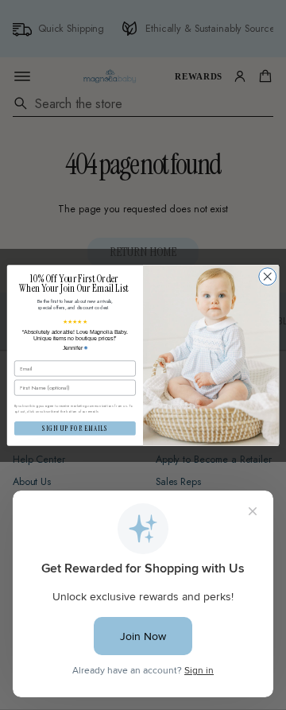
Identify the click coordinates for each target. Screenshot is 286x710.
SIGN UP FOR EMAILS (74, 428)
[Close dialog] (267, 276)
